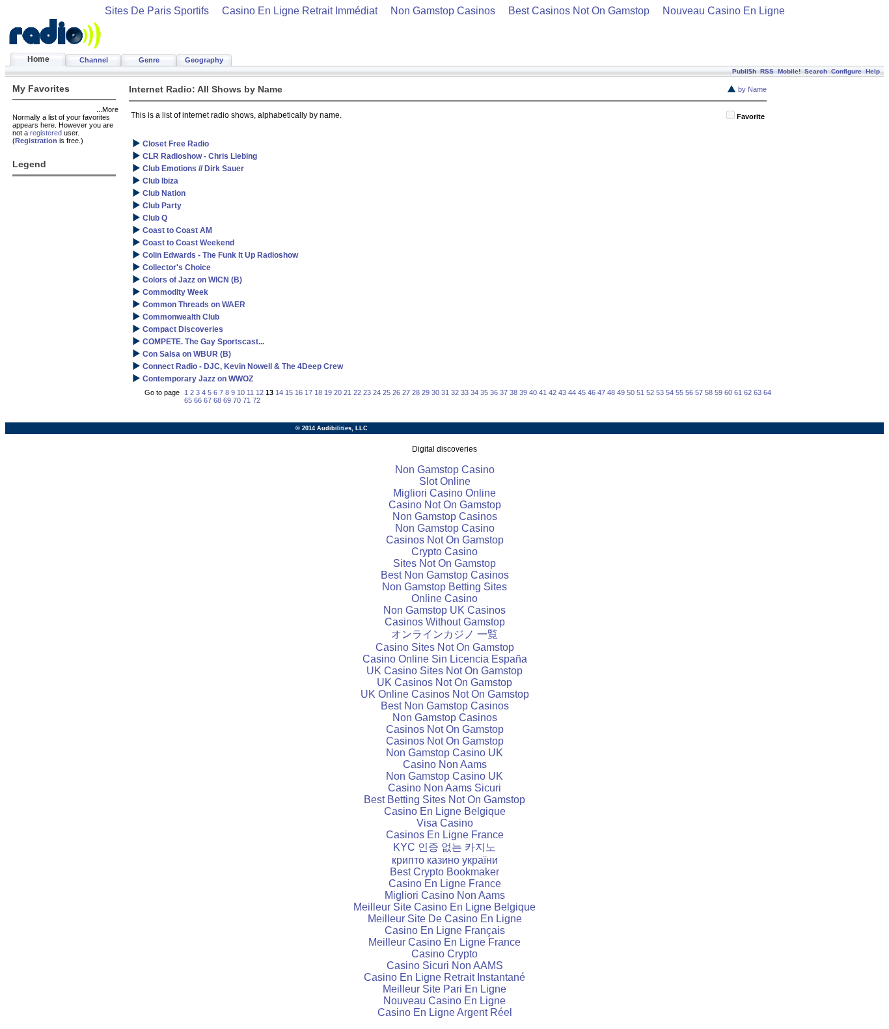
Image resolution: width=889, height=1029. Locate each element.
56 (689, 392)
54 (670, 392)
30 (435, 392)
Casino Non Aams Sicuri (444, 787)
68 (217, 400)
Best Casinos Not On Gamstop (579, 10)
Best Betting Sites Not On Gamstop (444, 799)
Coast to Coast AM (177, 230)
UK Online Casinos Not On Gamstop (445, 694)
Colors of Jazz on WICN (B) (192, 279)
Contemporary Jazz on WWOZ (198, 378)
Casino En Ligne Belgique (445, 811)
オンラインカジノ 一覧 (444, 634)
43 (562, 392)
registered (46, 133)
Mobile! (789, 71)
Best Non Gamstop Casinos (445, 575)
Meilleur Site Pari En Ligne (444, 989)
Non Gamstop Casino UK (444, 752)
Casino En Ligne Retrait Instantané (444, 977)
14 (279, 392)
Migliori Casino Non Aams (445, 895)
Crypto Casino (444, 551)
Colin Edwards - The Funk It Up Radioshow (220, 255)
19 (328, 392)
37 (504, 392)
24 (377, 392)
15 (289, 392)
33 (465, 392)
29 (426, 392)
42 (552, 392)
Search (815, 71)
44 (572, 392)
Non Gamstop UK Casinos (444, 610)
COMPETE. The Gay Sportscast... (203, 341)
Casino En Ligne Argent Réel (444, 1012)
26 (396, 392)
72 (256, 400)
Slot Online (445, 481)
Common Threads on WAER (194, 304)
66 (198, 400)
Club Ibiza (160, 180)
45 (582, 392)
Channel (93, 60)
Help (873, 71)
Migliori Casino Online (444, 493)
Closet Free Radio (176, 143)
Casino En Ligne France (445, 883)
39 (523, 392)
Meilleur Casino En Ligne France (444, 942)
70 (237, 400)
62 (748, 392)
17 (308, 392)
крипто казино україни (445, 860)
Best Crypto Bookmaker (444, 871)
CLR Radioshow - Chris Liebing (200, 156)
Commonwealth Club (181, 317)
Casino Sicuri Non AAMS (445, 965)
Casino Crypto (444, 953)
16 (299, 392)
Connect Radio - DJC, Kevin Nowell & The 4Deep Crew (243, 366)
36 (494, 392)
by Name (752, 89)
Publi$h (744, 71)
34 (474, 392)
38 (513, 392)
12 (260, 392)
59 (718, 392)
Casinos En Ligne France (445, 834)
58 (709, 392)
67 (208, 400)
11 (250, 392)
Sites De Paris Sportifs (157, 10)
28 (416, 392)
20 (338, 392)
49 (621, 392)
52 (650, 392)
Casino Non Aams (445, 764)
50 (631, 392)
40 (533, 392)
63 (757, 392)
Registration (36, 140)
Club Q (155, 218)
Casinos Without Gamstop (445, 621)
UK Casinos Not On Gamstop (444, 682)
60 (728, 392)
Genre (149, 60)
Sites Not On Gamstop (444, 563)
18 (318, 392)
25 (386, 392)
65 (188, 400)
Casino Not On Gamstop (445, 504)
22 (357, 392)
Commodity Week (175, 292)
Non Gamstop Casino (445, 469)
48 (611, 392)
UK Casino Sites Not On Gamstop (444, 670)
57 (699, 392)
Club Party (162, 205)
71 (247, 400)
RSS (767, 71)
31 (445, 392)
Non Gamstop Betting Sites (444, 586)
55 (679, 392)
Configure (846, 71)
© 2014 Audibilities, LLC (331, 428)
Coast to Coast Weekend (188, 242)
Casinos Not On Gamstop (445, 539)
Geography (204, 60)
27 (406, 392)
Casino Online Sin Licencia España (444, 659)
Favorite (751, 116)
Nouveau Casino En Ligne (724, 10)
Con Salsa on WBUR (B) (187, 354)
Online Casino (444, 598)
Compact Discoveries (183, 329)
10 (241, 392)
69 (227, 400)
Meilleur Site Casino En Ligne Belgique (444, 906)
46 (591, 392)
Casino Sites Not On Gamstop (445, 647)
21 (347, 392)
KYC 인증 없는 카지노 (444, 847)
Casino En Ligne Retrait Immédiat (299, 10)
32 (455, 392)
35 (484, 392)
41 (543, 392)
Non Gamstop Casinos (442, 10)
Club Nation (164, 193)
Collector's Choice (177, 267)
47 (601, 392)
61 (738, 392)
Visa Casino (445, 823)
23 (367, 392)
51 (640, 392)
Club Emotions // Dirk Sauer (193, 168)
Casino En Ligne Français (445, 930)
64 (767, 392)
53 (660, 392)
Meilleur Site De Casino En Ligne (445, 918)
